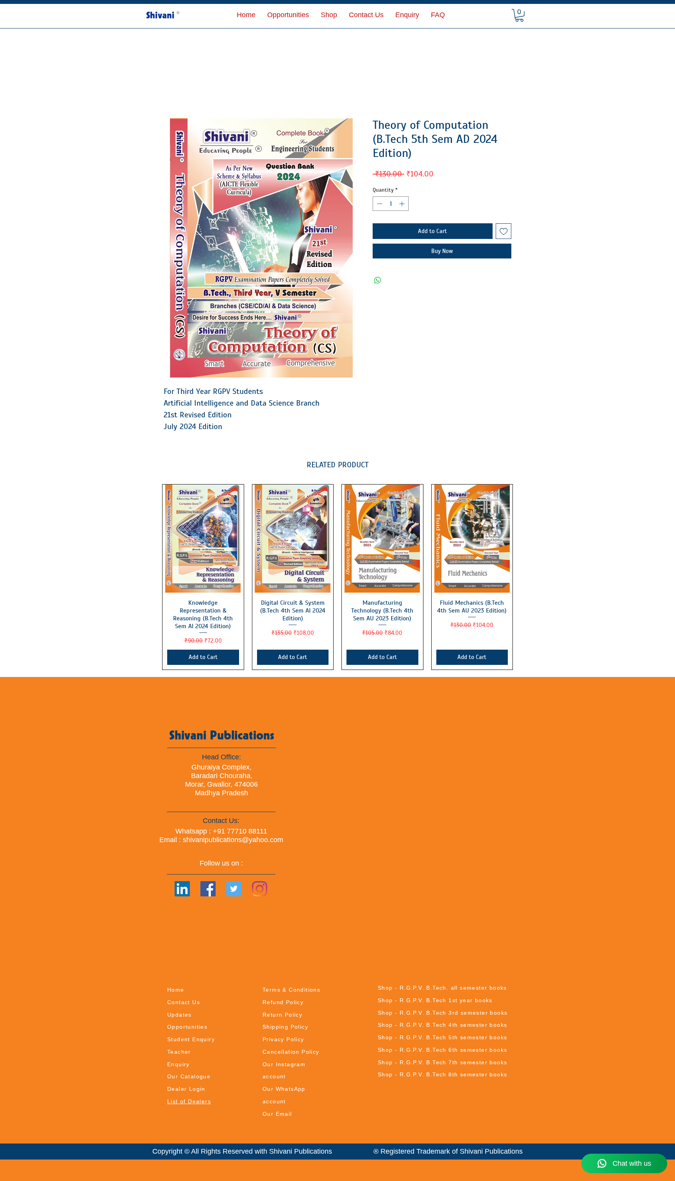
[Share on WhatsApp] (377, 280)
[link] (519, 15)
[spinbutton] (391, 203)
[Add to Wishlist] (504, 231)
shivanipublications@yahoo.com (233, 840)
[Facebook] (208, 888)
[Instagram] (259, 888)
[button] (329, 15)
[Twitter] (233, 888)
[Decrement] (379, 203)
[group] (337, 577)
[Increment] (402, 203)
